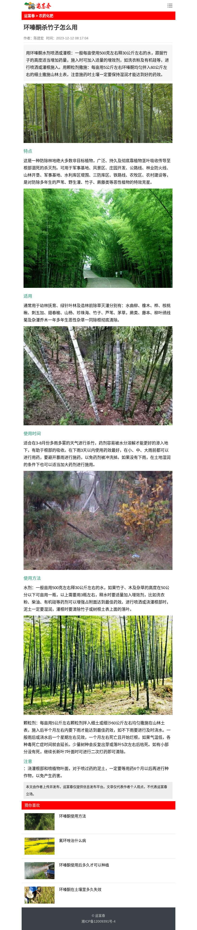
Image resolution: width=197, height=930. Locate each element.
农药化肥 (46, 16)
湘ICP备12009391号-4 (98, 921)
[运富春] (43, 6)
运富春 (29, 16)
